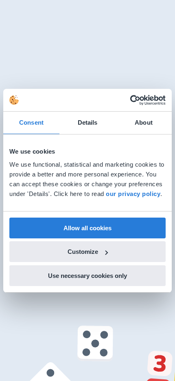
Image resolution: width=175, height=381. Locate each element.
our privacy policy (133, 193)
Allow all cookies (87, 228)
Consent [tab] (31, 122)
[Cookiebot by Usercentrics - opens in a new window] (130, 100)
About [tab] (144, 122)
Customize (83, 251)
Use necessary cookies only (87, 275)
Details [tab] (88, 122)
